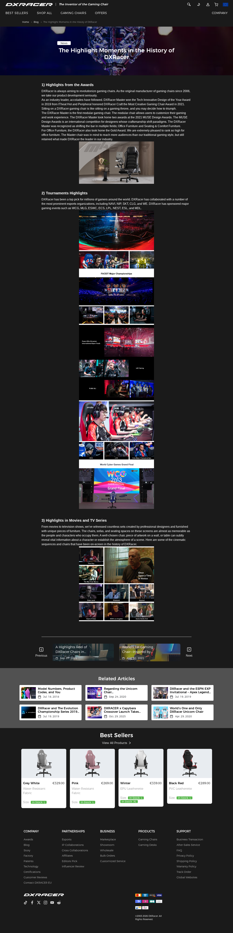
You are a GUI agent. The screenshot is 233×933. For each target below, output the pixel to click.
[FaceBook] (33, 903)
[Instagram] (47, 903)
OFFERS (101, 13)
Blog (36, 22)
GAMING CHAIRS (73, 13)
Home (25, 22)
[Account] (208, 4)
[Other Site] (225, 4)
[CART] (216, 4)
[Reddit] (60, 903)
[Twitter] (40, 903)
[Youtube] (53, 903)
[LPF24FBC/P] (92, 763)
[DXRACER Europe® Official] (29, 4)
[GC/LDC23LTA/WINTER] (141, 763)
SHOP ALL (44, 13)
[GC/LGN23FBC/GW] (43, 763)
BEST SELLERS (16, 13)
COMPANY (220, 13)
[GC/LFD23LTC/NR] (189, 763)
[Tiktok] (27, 903)
